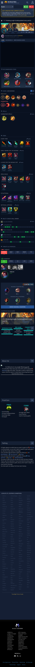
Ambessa (5, 506)
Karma (12, 526)
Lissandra (13, 558)
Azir (3, 525)
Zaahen (28, 571)
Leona (12, 554)
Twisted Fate (29, 519)
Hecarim (5, 589)
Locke (12, 560)
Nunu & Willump (21, 511)
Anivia (4, 511)
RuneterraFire (10, 639)
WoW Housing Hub (23, 636)
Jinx (11, 517)
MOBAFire (10, 632)
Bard (4, 527)
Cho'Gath (5, 546)
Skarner (21, 578)
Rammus (21, 534)
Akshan (4, 502)
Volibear (29, 548)
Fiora (4, 570)
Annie (4, 513)
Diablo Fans (21, 643)
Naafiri (12, 589)
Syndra (28, 496)
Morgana (13, 587)
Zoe (28, 584)
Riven (20, 548)
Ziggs (28, 580)
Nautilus (21, 500)
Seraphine (21, 561)
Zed (28, 576)
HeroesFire (10, 648)
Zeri (28, 578)
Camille (4, 542)
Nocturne (21, 509)
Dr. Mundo (5, 555)
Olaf (20, 514)
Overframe (21, 645)
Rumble (20, 550)
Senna (20, 559)
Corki (4, 549)
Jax (11, 511)
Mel (11, 577)
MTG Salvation (22, 632)
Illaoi (12, 500)
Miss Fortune (12, 582)
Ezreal (4, 566)
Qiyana (20, 527)
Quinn (20, 529)
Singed (20, 571)
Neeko (20, 502)
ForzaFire (9, 646)
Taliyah (28, 501)
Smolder (21, 580)
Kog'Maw (13, 547)
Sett (20, 563)
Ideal (11, 273)
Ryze (20, 552)
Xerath (28, 556)
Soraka (20, 584)
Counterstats (10, 636)
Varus (28, 528)
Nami (20, 496)
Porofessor (10, 635)
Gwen (4, 587)
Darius (4, 551)
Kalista (12, 524)
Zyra (28, 587)
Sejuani (20, 556)
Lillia (12, 556)
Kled (12, 545)
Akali (4, 500)
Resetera (9, 643)
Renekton (21, 543)
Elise (4, 562)
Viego (28, 541)
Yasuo (28, 561)
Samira (20, 554)
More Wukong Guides (19, 40)
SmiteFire (9, 641)
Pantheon (21, 521)
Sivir (20, 576)
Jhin (11, 515)
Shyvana (21, 569)
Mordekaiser (14, 585)
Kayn (12, 536)
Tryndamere (30, 516)
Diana (4, 553)
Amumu (4, 509)
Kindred (12, 543)
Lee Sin (12, 552)
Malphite (13, 569)
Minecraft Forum (22, 633)
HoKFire (20, 649)
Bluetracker (21, 641)
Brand (4, 534)
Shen (20, 567)
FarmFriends (10, 645)
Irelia (12, 502)
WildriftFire (10, 638)
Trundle (29, 514)
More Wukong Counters (17, 307)
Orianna (21, 516)
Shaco (20, 565)
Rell (19, 538)
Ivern (12, 504)
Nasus (20, 498)
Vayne (28, 530)
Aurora (4, 523)
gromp (22, 454)
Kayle (12, 534)
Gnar (4, 581)
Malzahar (13, 571)
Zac (28, 574)
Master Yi (13, 575)
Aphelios (5, 515)
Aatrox (4, 496)
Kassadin (13, 530)
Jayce (12, 513)
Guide (2, 40)
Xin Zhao (29, 559)
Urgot (28, 526)
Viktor (28, 543)
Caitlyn (4, 540)
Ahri (4, 498)
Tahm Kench (28, 498)
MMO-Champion (22, 638)
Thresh (28, 510)
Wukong (32, 447)
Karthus (12, 528)
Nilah (20, 506)
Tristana (29, 512)
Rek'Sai (20, 536)
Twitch (28, 522)
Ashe (4, 517)
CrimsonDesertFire (23, 648)
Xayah (28, 554)
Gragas (4, 583)
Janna (12, 506)
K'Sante (12, 519)
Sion (20, 574)
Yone (28, 563)
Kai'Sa (12, 521)
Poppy (20, 523)
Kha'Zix (12, 541)
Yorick (28, 565)
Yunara (28, 567)
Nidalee (20, 504)
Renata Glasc (20, 541)
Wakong (20, 35)
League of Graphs (11, 633)
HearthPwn (21, 642)
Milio (12, 580)
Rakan (20, 531)
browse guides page (22, 15)
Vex (28, 537)
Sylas (20, 589)
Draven (4, 557)
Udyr (28, 524)
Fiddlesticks (5, 568)
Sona (20, 582)
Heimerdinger (14, 496)
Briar (4, 538)
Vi (27, 539)
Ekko (4, 559)
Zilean (28, 582)
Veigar (28, 533)
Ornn (20, 518)
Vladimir (29, 546)
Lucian (12, 562)
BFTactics (9, 649)
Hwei (12, 498)
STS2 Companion (22, 646)
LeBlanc (12, 549)
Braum (4, 536)
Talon (28, 503)
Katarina (13, 532)
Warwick (29, 550)
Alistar (4, 504)
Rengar (20, 546)
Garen (4, 579)
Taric (28, 505)
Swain (20, 587)
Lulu (12, 564)
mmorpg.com (21, 639)
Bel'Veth (4, 529)
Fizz (3, 572)
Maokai (12, 573)
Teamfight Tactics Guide (17, 594)
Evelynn (4, 564)
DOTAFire (9, 642)
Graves (4, 585)
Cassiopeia (5, 544)
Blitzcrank (5, 531)
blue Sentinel (13, 454)
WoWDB (20, 635)
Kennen (12, 539)
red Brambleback (18, 457)
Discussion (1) (9, 40)
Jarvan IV (13, 509)
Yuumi (28, 569)
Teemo (28, 508)
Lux (11, 567)
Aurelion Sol (5, 520)
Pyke (20, 525)
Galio (4, 574)
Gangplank (5, 577)
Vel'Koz (28, 535)
